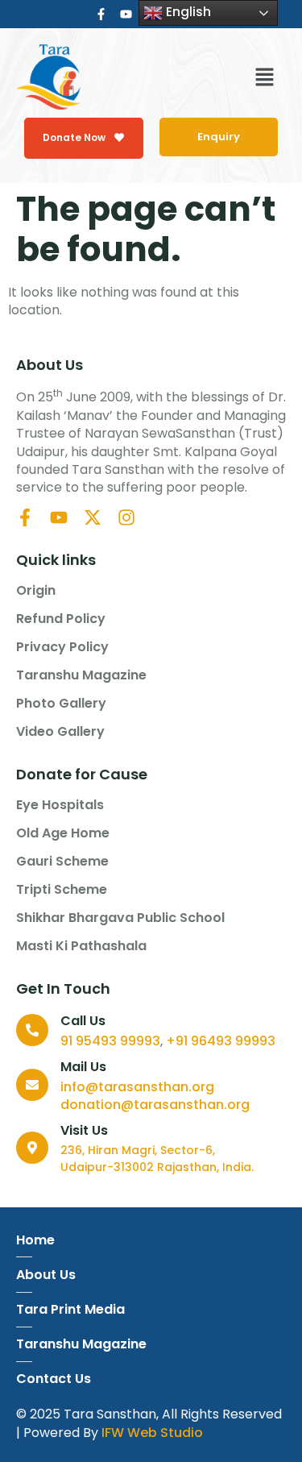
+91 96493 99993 (220, 1041)
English (187, 11)
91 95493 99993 (110, 1041)
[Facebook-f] (101, 14)
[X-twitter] (92, 517)
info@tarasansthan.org (137, 1087)
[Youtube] (126, 14)
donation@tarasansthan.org (155, 1104)
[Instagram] (126, 517)
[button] (264, 79)
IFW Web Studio (152, 1432)
